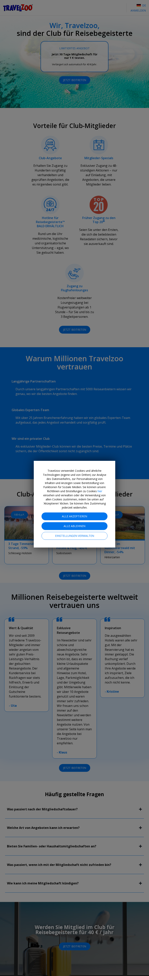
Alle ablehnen (74, 526)
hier (100, 491)
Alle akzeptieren (74, 516)
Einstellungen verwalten (74, 536)
